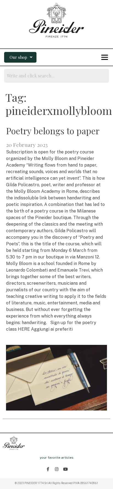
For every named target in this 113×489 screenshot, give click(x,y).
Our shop (18, 57)
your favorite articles (57, 457)
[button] (20, 57)
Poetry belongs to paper (53, 130)
